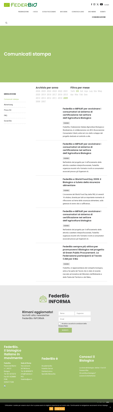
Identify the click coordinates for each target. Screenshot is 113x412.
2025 (43, 91)
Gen (86, 94)
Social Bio (8, 121)
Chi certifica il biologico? (87, 373)
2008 (38, 101)
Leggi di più (60, 409)
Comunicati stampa (11, 99)
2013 (43, 98)
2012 (49, 98)
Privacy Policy (63, 326)
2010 (60, 98)
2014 (38, 98)
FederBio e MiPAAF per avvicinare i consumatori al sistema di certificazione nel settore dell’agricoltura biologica (82, 216)
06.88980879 (28, 371)
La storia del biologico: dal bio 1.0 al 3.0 (92, 368)
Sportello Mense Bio (49, 374)
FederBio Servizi (47, 368)
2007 (43, 101)
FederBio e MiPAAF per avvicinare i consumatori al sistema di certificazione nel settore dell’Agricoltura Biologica (82, 113)
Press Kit (7, 110)
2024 (49, 91)
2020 (38, 94)
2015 (65, 94)
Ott (77, 91)
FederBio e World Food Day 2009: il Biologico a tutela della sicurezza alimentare (82, 182)
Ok (51, 409)
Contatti (106, 5)
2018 (49, 94)
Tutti (72, 91)
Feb (81, 94)
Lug (91, 91)
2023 (54, 91)
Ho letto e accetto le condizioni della (74, 323)
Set (81, 91)
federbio (66, 123)
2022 (60, 91)
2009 (65, 98)
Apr (72, 94)
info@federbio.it (26, 374)
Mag (100, 91)
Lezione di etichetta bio (87, 376)
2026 (38, 91)
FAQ (5, 115)
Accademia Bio (47, 366)
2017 (54, 94)
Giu (95, 91)
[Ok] (110, 407)
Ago (86, 91)
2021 (65, 91)
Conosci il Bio (83, 370)
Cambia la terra (47, 371)
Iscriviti (65, 330)
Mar (76, 94)
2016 (60, 94)
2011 (54, 98)
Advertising (8, 105)
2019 (43, 94)
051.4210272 (11, 374)
